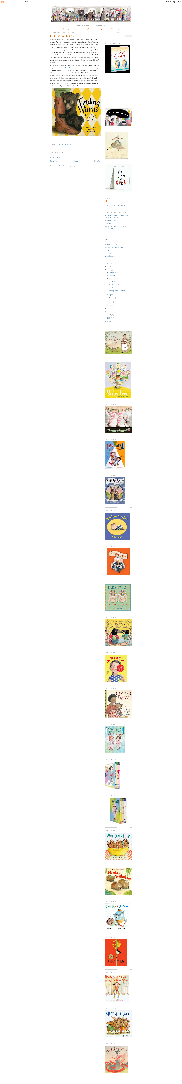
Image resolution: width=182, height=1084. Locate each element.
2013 (109, 305)
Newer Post (54, 161)
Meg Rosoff (109, 253)
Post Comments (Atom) (67, 166)
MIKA (107, 250)
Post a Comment (55, 157)
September (113, 279)
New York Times (110, 220)
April (111, 294)
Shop (106, 239)
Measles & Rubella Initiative (114, 247)
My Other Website (111, 244)
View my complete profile (115, 205)
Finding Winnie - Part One (117, 290)
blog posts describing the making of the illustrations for (73, 68)
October (112, 275)
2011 (109, 311)
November (113, 272)
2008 (109, 321)
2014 (109, 302)
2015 (109, 270)
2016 (109, 266)
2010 (109, 315)
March (111, 298)
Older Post (97, 161)
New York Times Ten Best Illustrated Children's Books (117, 216)
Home (76, 161)
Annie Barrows (110, 256)
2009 (109, 318)
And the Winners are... (116, 282)
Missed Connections (111, 242)
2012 (109, 308)
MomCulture (109, 223)
